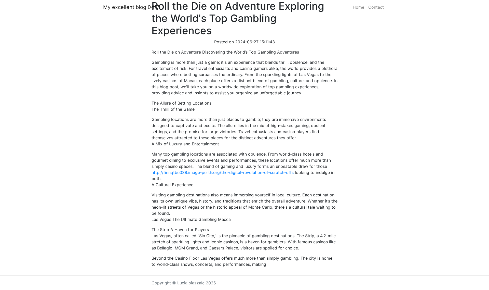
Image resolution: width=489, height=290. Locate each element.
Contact (376, 7)
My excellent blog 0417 (131, 7)
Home (358, 7)
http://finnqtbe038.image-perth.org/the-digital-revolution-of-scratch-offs (223, 172)
